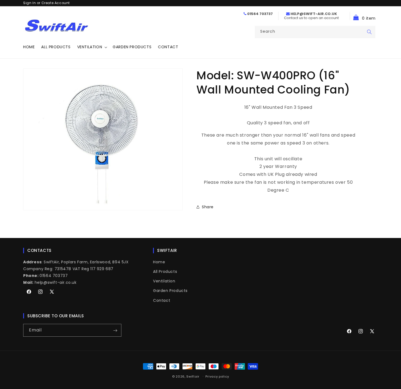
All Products (165, 271)
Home (159, 261)
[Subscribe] (115, 330)
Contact (161, 300)
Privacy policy (217, 376)
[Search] (369, 32)
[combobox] (315, 32)
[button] (92, 47)
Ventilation (164, 281)
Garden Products (170, 290)
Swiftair (192, 376)
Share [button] (208, 207)
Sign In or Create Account (46, 3)
